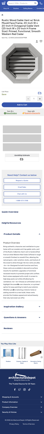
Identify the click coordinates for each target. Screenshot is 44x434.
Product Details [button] (12, 234)
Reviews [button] (8, 328)
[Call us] (41, 3)
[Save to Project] (41, 41)
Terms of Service (29, 424)
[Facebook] (14, 389)
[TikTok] (29, 389)
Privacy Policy (14, 424)
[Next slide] (41, 357)
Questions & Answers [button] (15, 317)
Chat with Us (22, 194)
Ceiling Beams (27, 8)
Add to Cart (22, 105)
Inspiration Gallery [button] (14, 306)
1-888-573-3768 (22, 201)
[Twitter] (19, 389)
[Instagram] (24, 389)
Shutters (16, 8)
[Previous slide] (2, 357)
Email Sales (22, 187)
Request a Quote (22, 181)
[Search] (35, 3)
